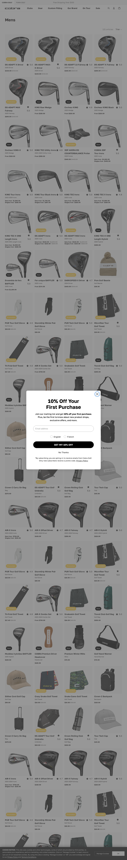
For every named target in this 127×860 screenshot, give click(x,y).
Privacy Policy (82, 461)
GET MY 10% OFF (63, 444)
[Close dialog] (97, 394)
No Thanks (63, 452)
